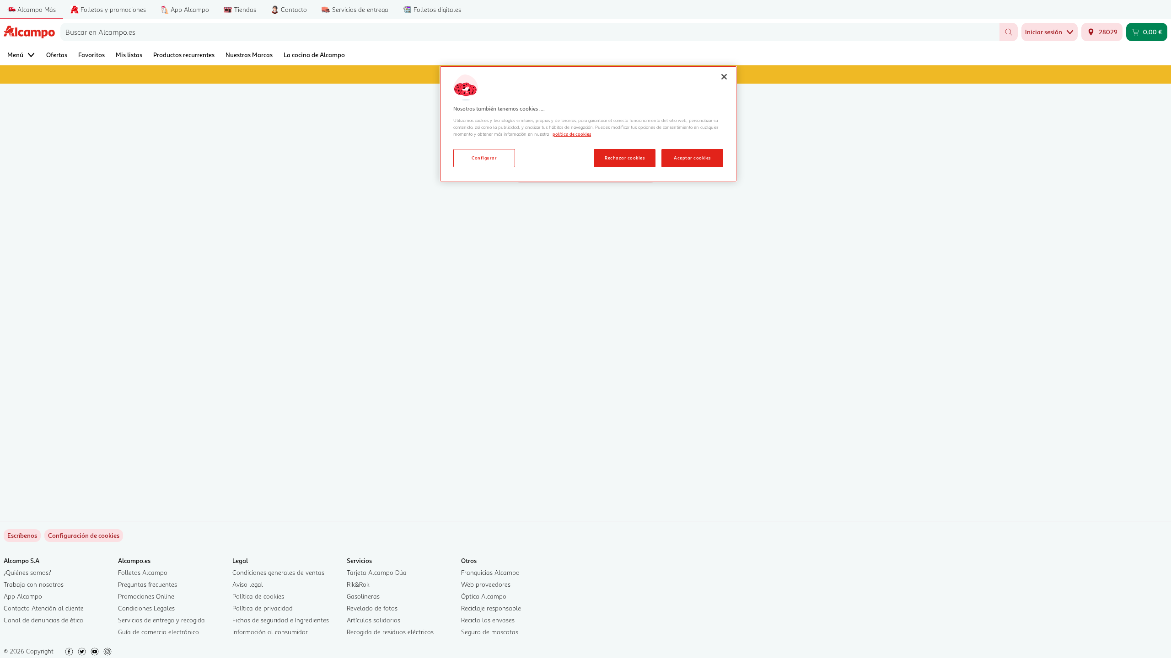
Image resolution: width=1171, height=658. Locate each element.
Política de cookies (258, 596)
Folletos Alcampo (142, 572)
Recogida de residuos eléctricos (390, 632)
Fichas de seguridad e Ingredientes (280, 620)
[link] (83, 535)
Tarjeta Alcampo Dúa (377, 572)
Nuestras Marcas (249, 54)
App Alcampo (23, 596)
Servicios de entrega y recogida (161, 620)
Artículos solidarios (373, 620)
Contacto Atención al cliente (44, 608)
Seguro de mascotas (489, 632)
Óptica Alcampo (483, 596)
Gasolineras (363, 596)
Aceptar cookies (692, 157)
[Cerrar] (724, 77)
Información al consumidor (270, 632)
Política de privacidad (262, 608)
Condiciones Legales (146, 608)
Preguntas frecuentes (147, 584)
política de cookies (572, 134)
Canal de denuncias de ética (43, 620)
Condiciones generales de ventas (278, 572)
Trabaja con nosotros (34, 584)
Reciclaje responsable (491, 608)
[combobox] (529, 32)
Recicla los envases (488, 620)
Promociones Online (146, 596)
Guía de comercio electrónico (158, 632)
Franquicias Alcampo (490, 572)
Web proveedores (485, 584)
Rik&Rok (358, 584)
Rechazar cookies (625, 157)
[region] (588, 124)
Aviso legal (247, 584)
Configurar (484, 157)
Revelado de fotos (372, 608)
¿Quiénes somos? (27, 572)
